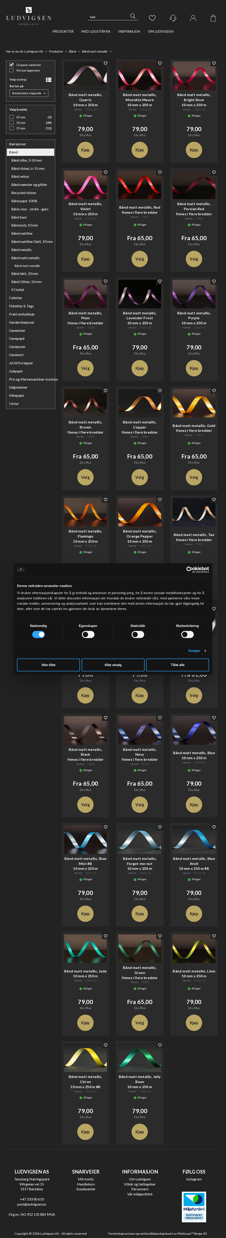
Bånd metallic (21, 249)
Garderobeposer (21, 322)
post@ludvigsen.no (31, 1204)
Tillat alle (178, 665)
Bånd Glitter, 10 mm (26, 281)
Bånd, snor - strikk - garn (29, 209)
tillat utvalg (113, 665)
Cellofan (15, 298)
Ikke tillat (48, 665)
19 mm (20, 128)
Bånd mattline (21, 233)
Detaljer (194, 651)
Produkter (63, 31)
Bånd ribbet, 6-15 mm (28, 168)
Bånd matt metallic (95, 51)
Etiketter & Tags (21, 306)
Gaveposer (17, 346)
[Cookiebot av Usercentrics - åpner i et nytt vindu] (189, 569)
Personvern (140, 1189)
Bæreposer (17, 144)
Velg (139, 259)
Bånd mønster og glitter (29, 184)
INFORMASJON (140, 1172)
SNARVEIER (86, 1172)
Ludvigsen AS (33, 51)
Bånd (72, 51)
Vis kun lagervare (28, 70)
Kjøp (85, 149)
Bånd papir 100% (24, 201)
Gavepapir (17, 338)
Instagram (194, 1179)
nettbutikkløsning (151, 1233)
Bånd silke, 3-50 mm (26, 160)
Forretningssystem (121, 1233)
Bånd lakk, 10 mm (24, 273)
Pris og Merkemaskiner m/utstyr (30, 379)
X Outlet (17, 289)
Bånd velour (20, 176)
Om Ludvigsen (161, 31)
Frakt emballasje (21, 314)
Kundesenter (86, 1189)
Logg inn (193, 18)
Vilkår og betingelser (140, 1184)
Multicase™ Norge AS (192, 1233)
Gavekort (16, 355)
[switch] (88, 634)
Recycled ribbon (23, 193)
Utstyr (14, 403)
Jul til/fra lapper (21, 363)
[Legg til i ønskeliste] (105, 62)
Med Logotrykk (95, 31)
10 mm (20, 123)
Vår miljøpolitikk (140, 1194)
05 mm (20, 117)
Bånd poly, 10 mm (24, 225)
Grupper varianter (28, 65)
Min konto (86, 1179)
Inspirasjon (129, 31)
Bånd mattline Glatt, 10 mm (31, 241)
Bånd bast (19, 217)
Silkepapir (16, 395)
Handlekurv (86, 1184)
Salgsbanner (18, 387)
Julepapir (16, 371)
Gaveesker (17, 330)
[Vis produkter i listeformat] (48, 80)
